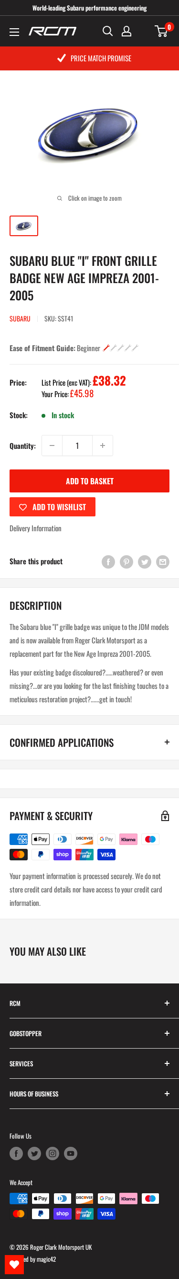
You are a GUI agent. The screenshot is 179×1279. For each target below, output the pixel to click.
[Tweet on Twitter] (144, 561)
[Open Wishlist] (14, 1264)
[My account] (126, 31)
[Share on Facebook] (108, 561)
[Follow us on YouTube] (70, 1153)
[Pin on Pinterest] (126, 561)
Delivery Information (36, 528)
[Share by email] (162, 561)
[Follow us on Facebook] (16, 1153)
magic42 (46, 1259)
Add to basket (90, 481)
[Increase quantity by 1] (103, 445)
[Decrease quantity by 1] (52, 445)
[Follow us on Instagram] (52, 1153)
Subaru (20, 318)
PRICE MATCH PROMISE (101, 58)
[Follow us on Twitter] (34, 1153)
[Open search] (108, 31)
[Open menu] (14, 32)
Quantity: (23, 445)
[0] (162, 31)
